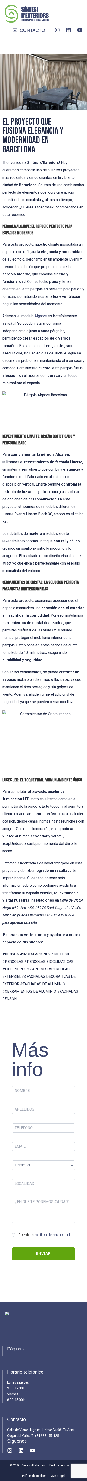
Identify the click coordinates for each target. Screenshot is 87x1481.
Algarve (41, 316)
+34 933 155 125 (47, 1436)
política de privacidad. (53, 1235)
